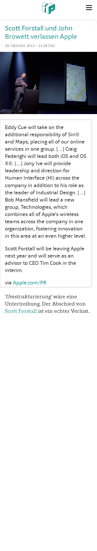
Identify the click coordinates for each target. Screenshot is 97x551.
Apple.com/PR (29, 283)
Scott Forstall (21, 311)
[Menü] (89, 7)
